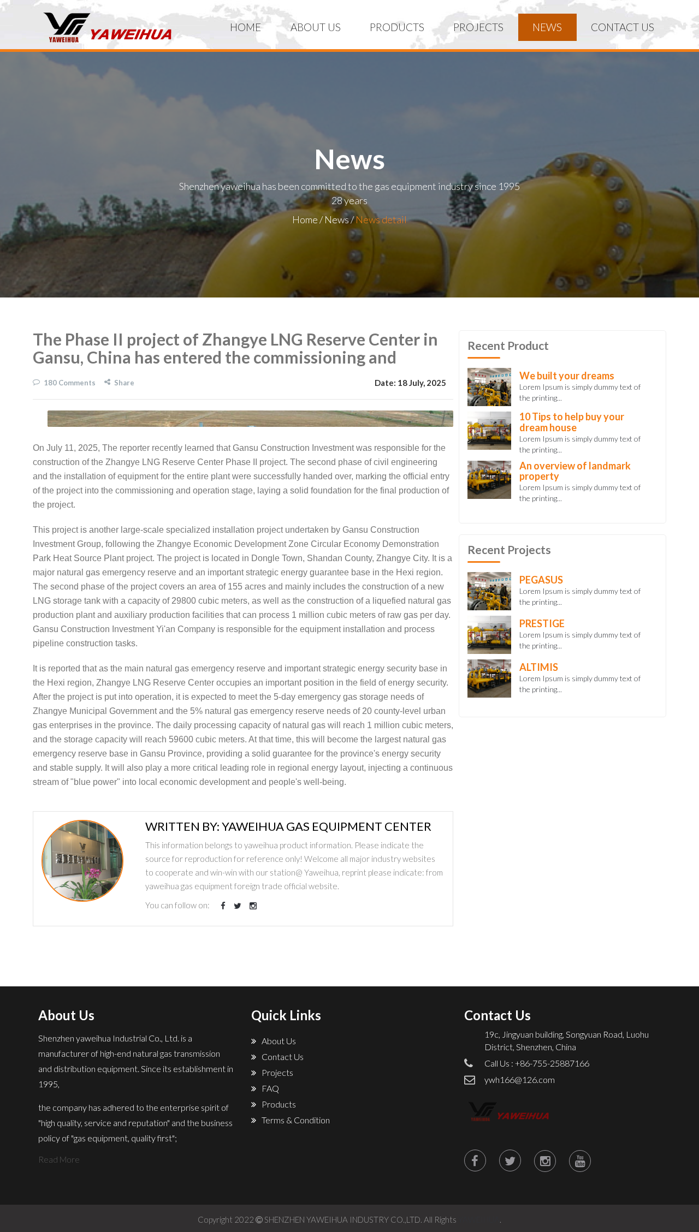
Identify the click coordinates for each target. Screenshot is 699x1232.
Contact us (622, 27)
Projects (478, 27)
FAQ (270, 1088)
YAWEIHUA (479, 1219)
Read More (59, 1159)
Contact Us (283, 1056)
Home (245, 27)
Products (279, 1104)
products (397, 27)
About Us (316, 27)
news (547, 27)
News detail (381, 219)
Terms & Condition (296, 1120)
